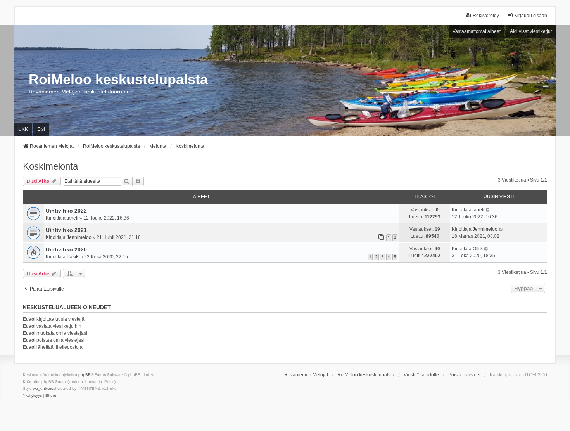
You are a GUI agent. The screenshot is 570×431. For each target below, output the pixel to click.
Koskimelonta (50, 166)
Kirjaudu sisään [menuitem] (530, 15)
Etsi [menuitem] (41, 129)
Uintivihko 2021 (66, 230)
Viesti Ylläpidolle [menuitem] (421, 374)
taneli (72, 218)
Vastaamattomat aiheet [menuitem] (477, 31)
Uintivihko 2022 (66, 211)
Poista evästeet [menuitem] (464, 374)
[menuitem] (32, 395)
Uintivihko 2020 (66, 249)
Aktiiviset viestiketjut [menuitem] (531, 31)
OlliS (478, 248)
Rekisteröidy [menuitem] (486, 15)
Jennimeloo (79, 237)
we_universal (44, 388)
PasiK (73, 257)
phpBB (84, 374)
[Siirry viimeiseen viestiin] (488, 209)
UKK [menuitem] (23, 129)
